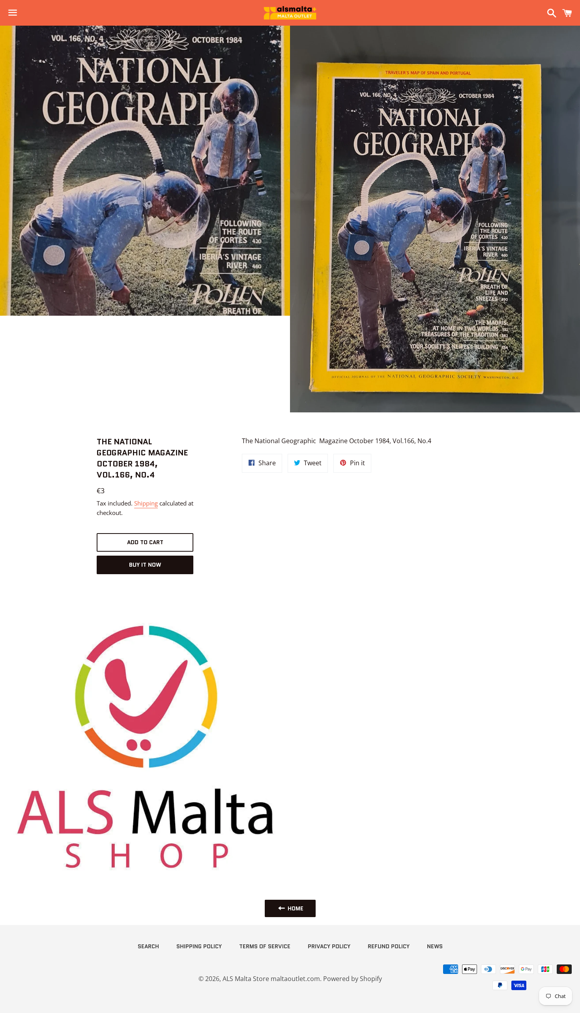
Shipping (146, 503)
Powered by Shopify (352, 978)
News (435, 946)
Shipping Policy (199, 946)
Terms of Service (264, 946)
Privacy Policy (329, 946)
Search (148, 946)
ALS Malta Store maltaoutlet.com (271, 978)
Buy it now (145, 565)
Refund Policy (389, 946)
